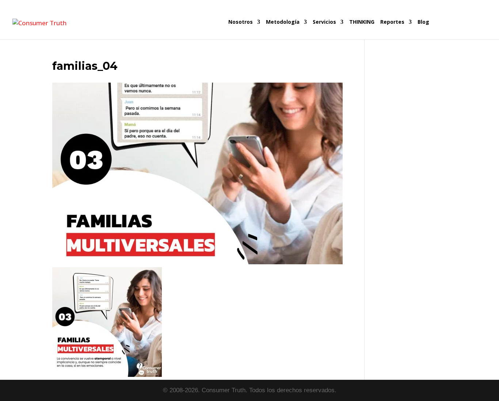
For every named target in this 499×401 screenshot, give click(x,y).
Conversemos (459, 29)
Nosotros (240, 22)
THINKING (361, 22)
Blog (423, 22)
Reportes (392, 22)
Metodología (283, 22)
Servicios (324, 22)
